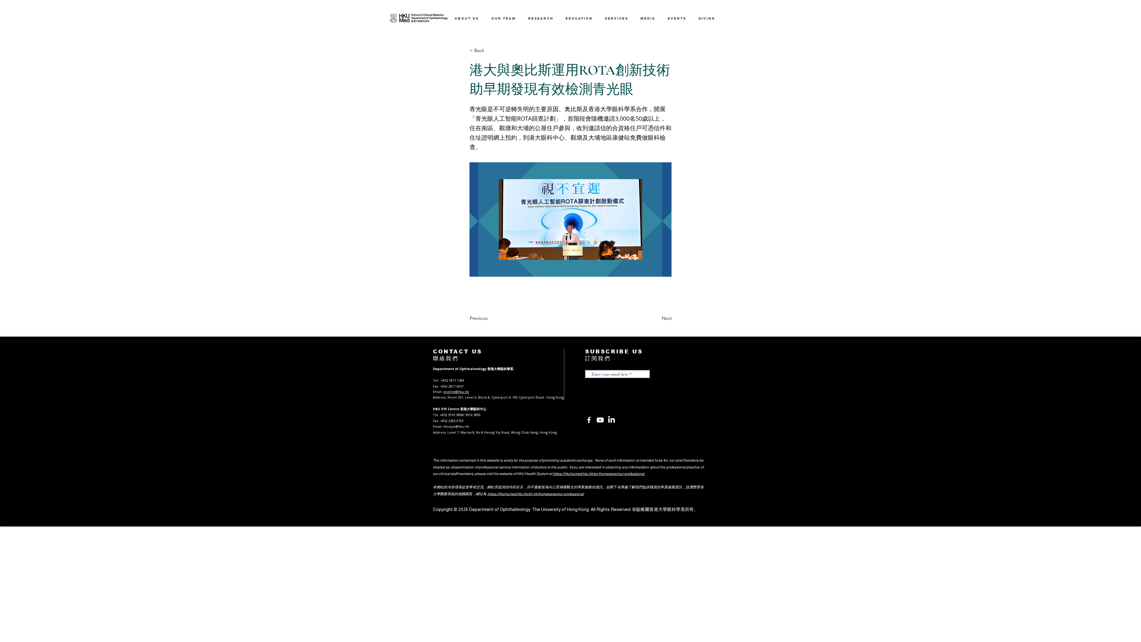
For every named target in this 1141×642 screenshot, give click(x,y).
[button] (489, 50)
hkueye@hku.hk (456, 426)
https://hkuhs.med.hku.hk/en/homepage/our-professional (599, 474)
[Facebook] (589, 420)
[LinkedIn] (611, 420)
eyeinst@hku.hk (456, 391)
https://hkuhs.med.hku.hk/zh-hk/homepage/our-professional (535, 494)
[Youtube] (600, 420)
